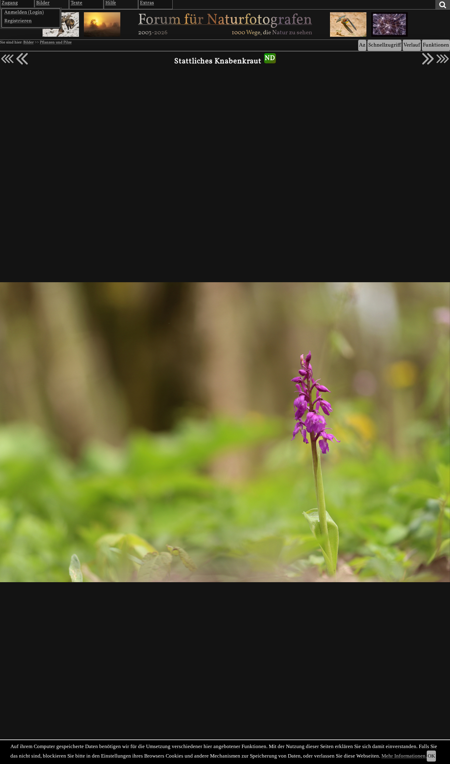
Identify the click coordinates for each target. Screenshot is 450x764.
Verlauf (411, 45)
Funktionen (436, 45)
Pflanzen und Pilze (56, 42)
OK (431, 756)
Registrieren (18, 21)
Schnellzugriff (384, 45)
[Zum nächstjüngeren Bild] (7, 58)
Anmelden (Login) (24, 12)
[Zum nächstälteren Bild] (442, 58)
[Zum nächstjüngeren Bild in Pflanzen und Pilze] (22, 58)
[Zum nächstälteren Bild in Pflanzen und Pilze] (428, 58)
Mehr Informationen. (404, 756)
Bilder (28, 42)
